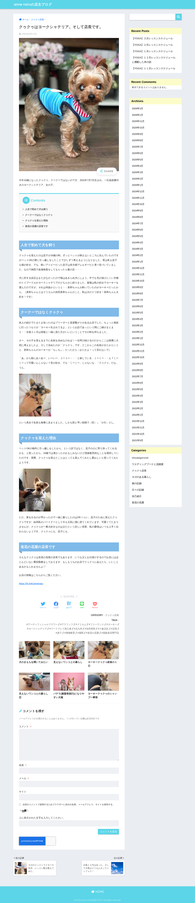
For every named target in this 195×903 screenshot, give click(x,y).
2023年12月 (138, 268)
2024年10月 (138, 204)
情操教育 (70, 632)
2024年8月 (137, 217)
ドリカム (81, 624)
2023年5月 (137, 312)
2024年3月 (137, 249)
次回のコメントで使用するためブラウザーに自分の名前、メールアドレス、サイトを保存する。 (69, 804)
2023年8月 (137, 293)
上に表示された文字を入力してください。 (42, 817)
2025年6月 (137, 153)
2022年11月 (138, 351)
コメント (25, 726)
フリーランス (97, 624)
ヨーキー (112, 624)
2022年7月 (137, 376)
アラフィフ (67, 624)
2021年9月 (137, 440)
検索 (178, 17)
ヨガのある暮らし (141, 477)
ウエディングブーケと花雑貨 (147, 464)
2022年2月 (137, 408)
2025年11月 (138, 121)
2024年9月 (137, 210)
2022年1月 (137, 414)
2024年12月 (138, 191)
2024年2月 (137, 255)
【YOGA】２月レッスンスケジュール (152, 45)
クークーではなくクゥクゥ (39, 215)
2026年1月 (137, 114)
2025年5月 (137, 159)
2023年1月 (137, 338)
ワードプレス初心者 (61, 628)
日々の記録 (138, 489)
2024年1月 (137, 261)
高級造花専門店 (111, 632)
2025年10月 (138, 127)
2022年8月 (137, 370)
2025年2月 (137, 178)
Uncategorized (140, 457)
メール (24, 778)
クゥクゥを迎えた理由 (36, 220)
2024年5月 (137, 236)
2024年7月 (137, 223)
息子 (59, 632)
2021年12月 (138, 421)
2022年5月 (137, 389)
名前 (23, 765)
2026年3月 (137, 108)
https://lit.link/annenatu (31, 583)
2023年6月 (137, 306)
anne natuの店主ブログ (33, 4)
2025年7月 (137, 146)
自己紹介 (137, 496)
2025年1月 (137, 185)
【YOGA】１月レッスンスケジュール (152, 51)
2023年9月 (137, 287)
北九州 (78, 628)
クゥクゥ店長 (112, 615)
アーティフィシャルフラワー (43, 624)
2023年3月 (137, 325)
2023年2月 (137, 331)
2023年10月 (138, 280)
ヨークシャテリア (38, 628)
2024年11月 (138, 197)
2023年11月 (138, 274)
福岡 (81, 632)
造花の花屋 (93, 632)
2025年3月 (137, 172)
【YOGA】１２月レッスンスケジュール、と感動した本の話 (155, 59)
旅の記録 (137, 483)
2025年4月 (137, 166)
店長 (114, 628)
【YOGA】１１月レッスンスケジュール (153, 68)
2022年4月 (137, 395)
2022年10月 (138, 357)
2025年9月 (137, 134)
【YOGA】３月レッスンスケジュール (152, 38)
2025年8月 (137, 140)
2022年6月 (137, 383)
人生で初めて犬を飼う (36, 209)
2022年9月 (137, 363)
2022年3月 (137, 402)
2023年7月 (137, 300)
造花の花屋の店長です (36, 226)
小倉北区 (103, 628)
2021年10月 (138, 434)
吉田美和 (90, 628)
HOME (99, 891)
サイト (22, 791)
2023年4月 (137, 319)
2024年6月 (137, 229)
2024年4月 (137, 242)
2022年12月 (138, 344)
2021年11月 (138, 427)
